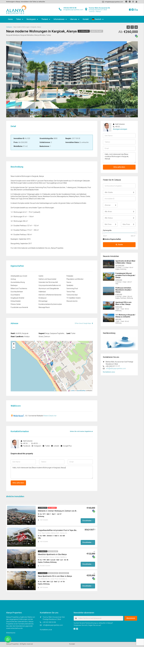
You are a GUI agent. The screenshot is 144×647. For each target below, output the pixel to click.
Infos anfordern (18, 483)
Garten (41, 276)
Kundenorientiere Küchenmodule (50, 304)
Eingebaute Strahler (17, 298)
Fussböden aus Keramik (19, 307)
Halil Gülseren (44, 520)
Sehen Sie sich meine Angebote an (81, 431)
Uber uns (73, 19)
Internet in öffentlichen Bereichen (50, 295)
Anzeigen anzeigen (120, 129)
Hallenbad (42, 292)
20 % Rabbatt (52, 507)
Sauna (68, 282)
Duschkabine (15, 295)
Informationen (59, 19)
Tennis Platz (70, 292)
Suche (120, 244)
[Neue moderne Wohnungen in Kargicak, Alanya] (51, 364)
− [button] (14, 347)
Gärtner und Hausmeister (47, 279)
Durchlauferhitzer (17, 292)
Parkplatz (69, 276)
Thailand (44, 19)
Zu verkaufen (84, 31)
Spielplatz (69, 285)
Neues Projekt (96, 31)
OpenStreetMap (81, 390)
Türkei (18, 19)
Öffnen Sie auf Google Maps (83, 323)
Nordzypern (31, 19)
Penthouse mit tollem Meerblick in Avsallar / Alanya (123, 290)
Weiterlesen (10, 633)
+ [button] (14, 343)
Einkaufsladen (16, 301)
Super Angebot (63, 573)
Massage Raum (44, 307)
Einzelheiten (87, 520)
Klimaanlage (43, 301)
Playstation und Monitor (74, 279)
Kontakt (86, 19)
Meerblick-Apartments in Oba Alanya (52, 554)
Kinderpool (42, 298)
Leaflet (72, 390)
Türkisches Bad (72, 295)
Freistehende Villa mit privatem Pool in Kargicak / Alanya (125, 275)
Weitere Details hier (49, 416)
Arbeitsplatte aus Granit (19, 276)
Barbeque (14, 285)
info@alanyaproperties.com (116, 368)
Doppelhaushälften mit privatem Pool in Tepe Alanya (58, 530)
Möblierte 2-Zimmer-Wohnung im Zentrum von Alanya (58, 511)
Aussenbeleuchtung (18, 282)
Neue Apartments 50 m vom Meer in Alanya (55, 576)
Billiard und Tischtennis (19, 288)
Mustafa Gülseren (45, 565)
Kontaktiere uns (108, 372)
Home (10, 19)
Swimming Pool (72, 288)
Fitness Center (16, 304)
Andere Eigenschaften (112, 239)
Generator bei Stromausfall (48, 282)
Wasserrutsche (71, 301)
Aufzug (13, 279)
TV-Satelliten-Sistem (73, 298)
